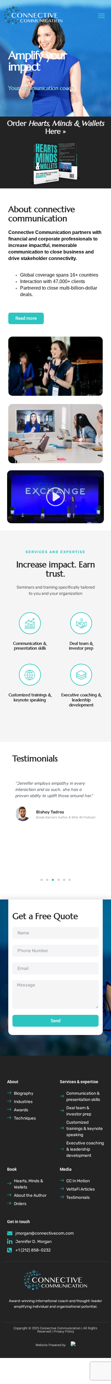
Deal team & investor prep (81, 646)
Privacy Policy (64, 1331)
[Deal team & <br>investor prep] (81, 623)
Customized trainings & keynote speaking (30, 697)
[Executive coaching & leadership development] (81, 675)
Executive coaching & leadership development (81, 700)
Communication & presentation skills (29, 646)
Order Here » (55, 127)
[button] (101, 15)
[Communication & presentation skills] (30, 623)
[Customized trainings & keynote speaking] (30, 675)
